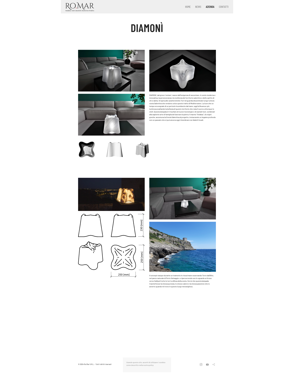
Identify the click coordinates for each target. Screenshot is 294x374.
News (198, 6)
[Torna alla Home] (79, 6)
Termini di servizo (197, 324)
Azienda (210, 6)
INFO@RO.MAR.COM (195, 318)
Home (188, 6)
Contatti (224, 6)
